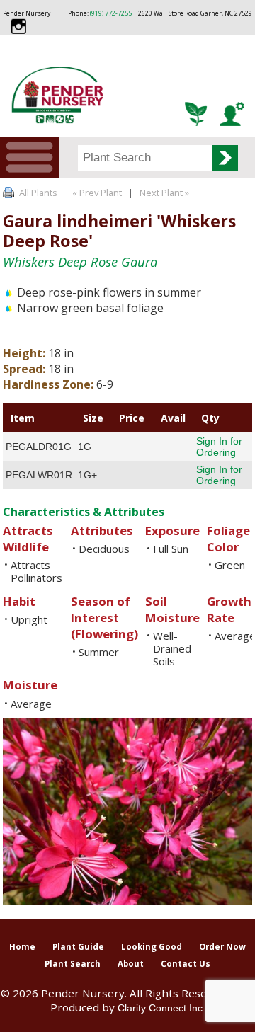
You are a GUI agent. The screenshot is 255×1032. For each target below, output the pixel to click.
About (131, 963)
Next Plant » (165, 192)
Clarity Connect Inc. (161, 1008)
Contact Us (185, 963)
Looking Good (151, 946)
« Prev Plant (96, 192)
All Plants (38, 192)
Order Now (222, 946)
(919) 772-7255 (111, 13)
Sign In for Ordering (219, 446)
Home (22, 946)
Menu (30, 157)
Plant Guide (78, 946)
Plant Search (73, 963)
